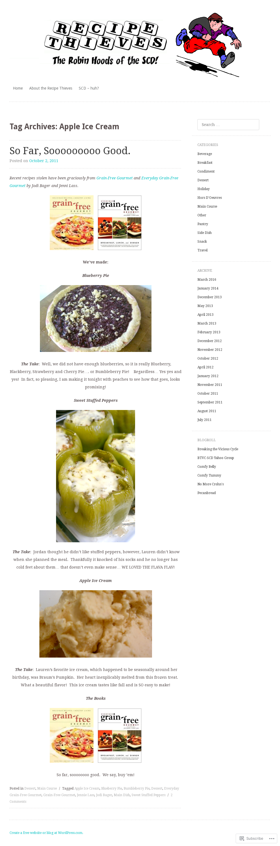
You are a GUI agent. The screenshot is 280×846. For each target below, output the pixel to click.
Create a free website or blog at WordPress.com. (46, 833)
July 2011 (204, 420)
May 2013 (205, 306)
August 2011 (206, 411)
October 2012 (207, 358)
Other (201, 215)
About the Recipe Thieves (50, 88)
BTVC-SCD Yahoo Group (215, 458)
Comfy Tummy (209, 475)
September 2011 (210, 402)
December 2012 (209, 341)
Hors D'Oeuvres (209, 198)
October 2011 (207, 393)
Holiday (203, 189)
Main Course (47, 788)
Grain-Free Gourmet (115, 178)
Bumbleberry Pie (137, 788)
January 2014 (207, 288)
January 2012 (207, 376)
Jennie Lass (85, 795)
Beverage (204, 154)
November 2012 (209, 350)
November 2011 (209, 385)
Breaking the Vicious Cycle (217, 449)
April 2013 (205, 315)
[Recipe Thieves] (140, 46)
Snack (202, 241)
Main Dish (122, 795)
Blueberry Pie (111, 788)
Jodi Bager (104, 795)
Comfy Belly (206, 467)
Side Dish (204, 233)
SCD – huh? (89, 88)
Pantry (202, 224)
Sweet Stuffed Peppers (148, 795)
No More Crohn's (210, 484)
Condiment (206, 171)
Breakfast (204, 163)
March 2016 (206, 280)
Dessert (30, 788)
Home (18, 88)
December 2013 (209, 297)
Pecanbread (206, 493)
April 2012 (205, 367)
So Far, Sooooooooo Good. (70, 151)
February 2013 (208, 332)
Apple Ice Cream (87, 788)
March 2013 (206, 323)
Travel (202, 250)
